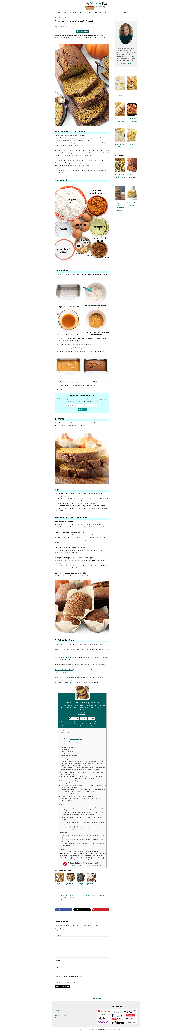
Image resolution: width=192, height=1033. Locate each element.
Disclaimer (59, 1018)
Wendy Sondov (96, 726)
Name (57, 960)
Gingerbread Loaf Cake (90, 664)
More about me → (126, 63)
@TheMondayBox (80, 865)
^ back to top (96, 999)
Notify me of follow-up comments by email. (69, 976)
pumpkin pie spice (76, 739)
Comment (58, 935)
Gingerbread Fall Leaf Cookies (96, 895)
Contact (58, 1013)
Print (84, 718)
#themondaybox (95, 865)
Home (56, 17)
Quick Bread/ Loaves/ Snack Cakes (74, 17)
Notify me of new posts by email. (65, 982)
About (57, 1010)
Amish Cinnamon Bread (73, 649)
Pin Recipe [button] (75, 718)
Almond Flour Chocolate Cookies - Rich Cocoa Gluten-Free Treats (67, 897)
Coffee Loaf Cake (60, 644)
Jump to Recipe (83, 31)
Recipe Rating (59, 929)
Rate (92, 718)
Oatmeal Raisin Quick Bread (64, 670)
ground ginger (74, 745)
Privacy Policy (60, 1015)
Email (57, 967)
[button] (79, 712)
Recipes (61, 17)
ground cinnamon (75, 741)
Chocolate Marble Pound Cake (65, 657)
